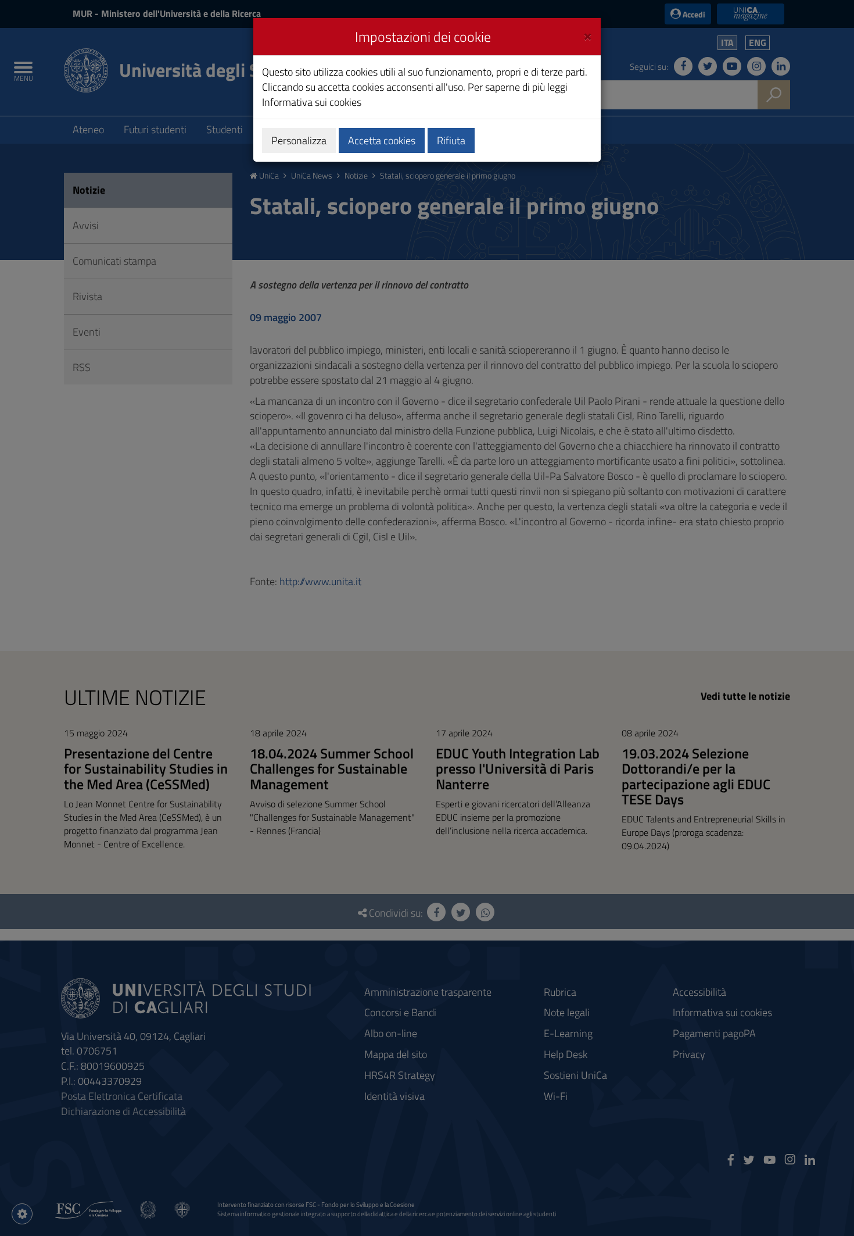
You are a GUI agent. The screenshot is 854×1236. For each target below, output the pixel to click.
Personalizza (298, 140)
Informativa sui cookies (311, 102)
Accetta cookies (381, 140)
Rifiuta (451, 140)
